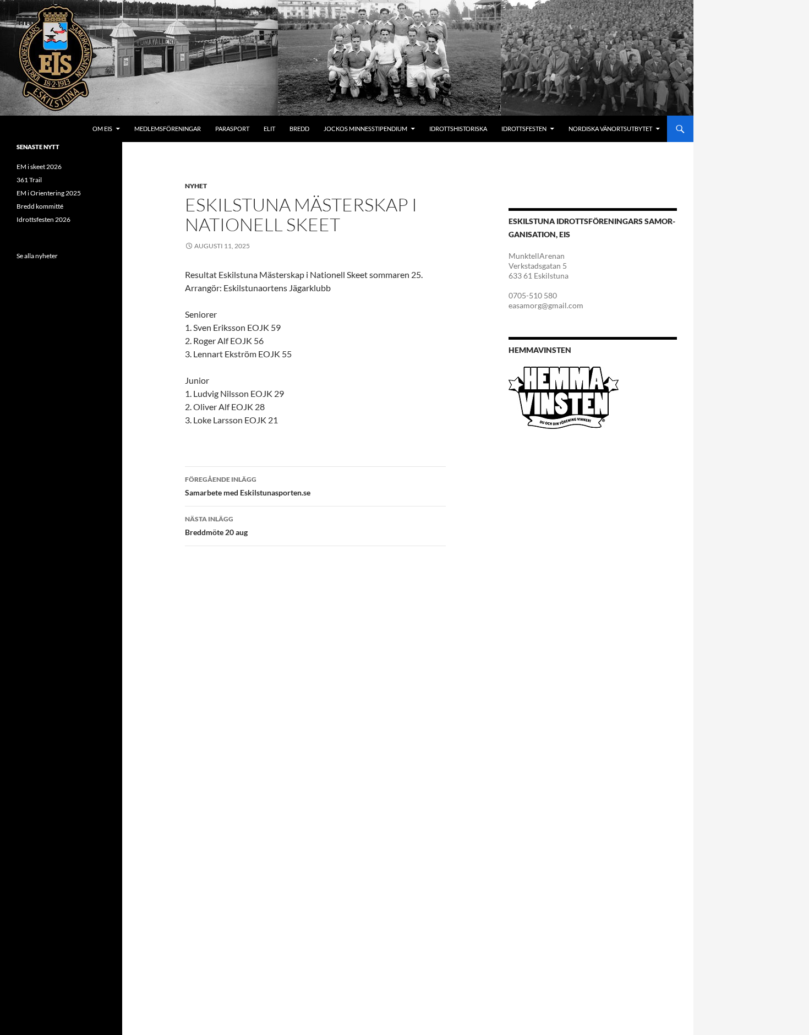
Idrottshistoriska (458, 128)
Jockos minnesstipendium (365, 128)
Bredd (299, 128)
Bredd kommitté (40, 206)
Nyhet (196, 186)
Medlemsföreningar (167, 128)
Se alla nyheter (37, 256)
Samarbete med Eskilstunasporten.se (247, 486)
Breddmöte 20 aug (216, 526)
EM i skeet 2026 (39, 166)
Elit (269, 128)
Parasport (232, 128)
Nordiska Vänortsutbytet (610, 128)
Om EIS (102, 128)
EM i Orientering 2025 (49, 193)
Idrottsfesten (523, 128)
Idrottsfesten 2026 (43, 219)
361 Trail (29, 180)
